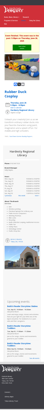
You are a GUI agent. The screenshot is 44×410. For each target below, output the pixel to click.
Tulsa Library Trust (11, 401)
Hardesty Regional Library (22, 110)
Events (23, 21)
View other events (22, 47)
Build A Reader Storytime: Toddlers (19, 327)
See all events (34, 358)
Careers (7, 392)
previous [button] (8, 195)
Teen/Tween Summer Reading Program (20, 136)
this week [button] (21, 195)
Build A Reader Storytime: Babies (22, 306)
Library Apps (9, 396)
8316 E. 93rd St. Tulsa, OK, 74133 (17, 240)
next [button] (37, 195)
